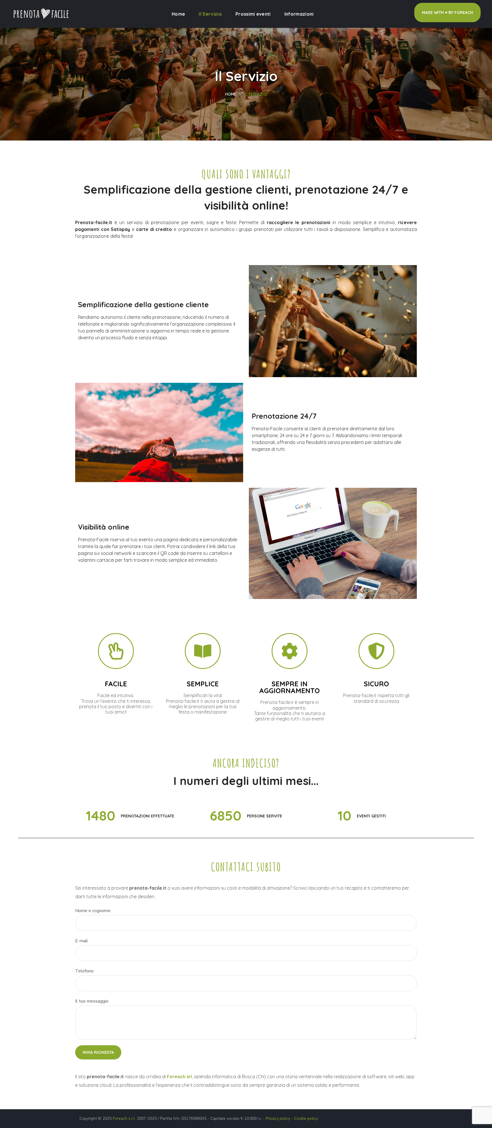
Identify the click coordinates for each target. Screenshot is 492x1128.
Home (230, 94)
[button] (447, 12)
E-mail (81, 941)
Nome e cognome (92, 911)
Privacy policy (278, 1118)
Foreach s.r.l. (124, 1118)
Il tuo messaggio (91, 1001)
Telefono (84, 971)
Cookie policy (306, 1118)
